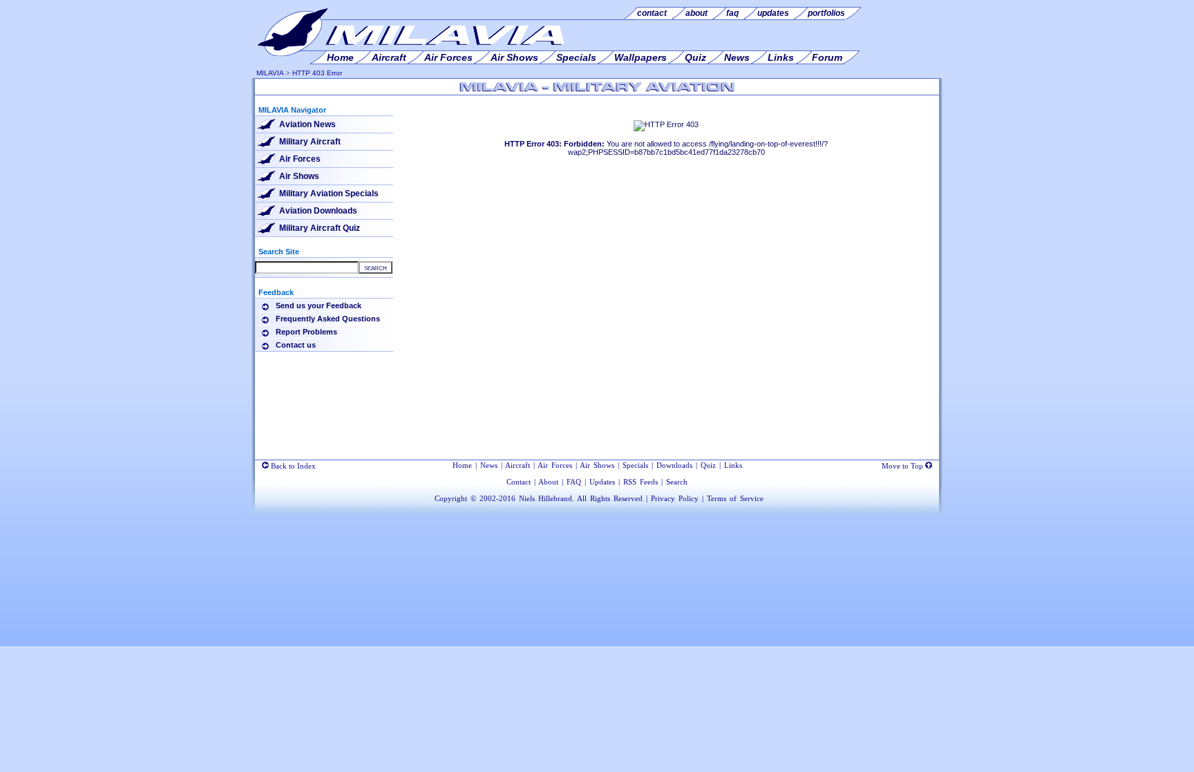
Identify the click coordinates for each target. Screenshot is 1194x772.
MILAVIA (270, 73)
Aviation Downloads (318, 211)
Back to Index (292, 466)
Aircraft (517, 465)
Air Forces (300, 159)
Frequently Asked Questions (328, 318)
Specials (635, 465)
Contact (518, 482)
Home (462, 465)
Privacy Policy (675, 498)
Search (677, 482)
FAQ (574, 482)
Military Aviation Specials (329, 193)
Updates (602, 482)
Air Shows (299, 176)
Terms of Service (735, 498)
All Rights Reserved (610, 498)
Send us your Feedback (318, 305)
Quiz (708, 465)
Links (733, 465)
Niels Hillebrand (545, 498)
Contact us (296, 345)
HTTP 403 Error (317, 73)
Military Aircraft (310, 142)
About (548, 482)
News (489, 465)
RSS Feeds (640, 482)
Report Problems (306, 332)
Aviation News (307, 124)
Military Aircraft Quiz (319, 228)
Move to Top (903, 466)
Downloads (674, 465)
